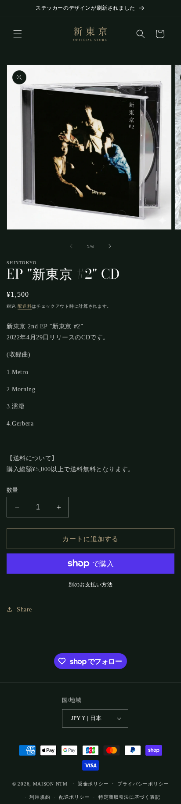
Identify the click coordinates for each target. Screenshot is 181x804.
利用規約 (39, 797)
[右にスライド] (109, 246)
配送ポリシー (74, 797)
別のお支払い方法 (90, 585)
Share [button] (24, 609)
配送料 (25, 306)
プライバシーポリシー (143, 783)
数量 (12, 490)
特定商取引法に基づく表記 (129, 797)
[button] (17, 34)
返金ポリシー (93, 783)
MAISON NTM (50, 783)
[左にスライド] (71, 246)
